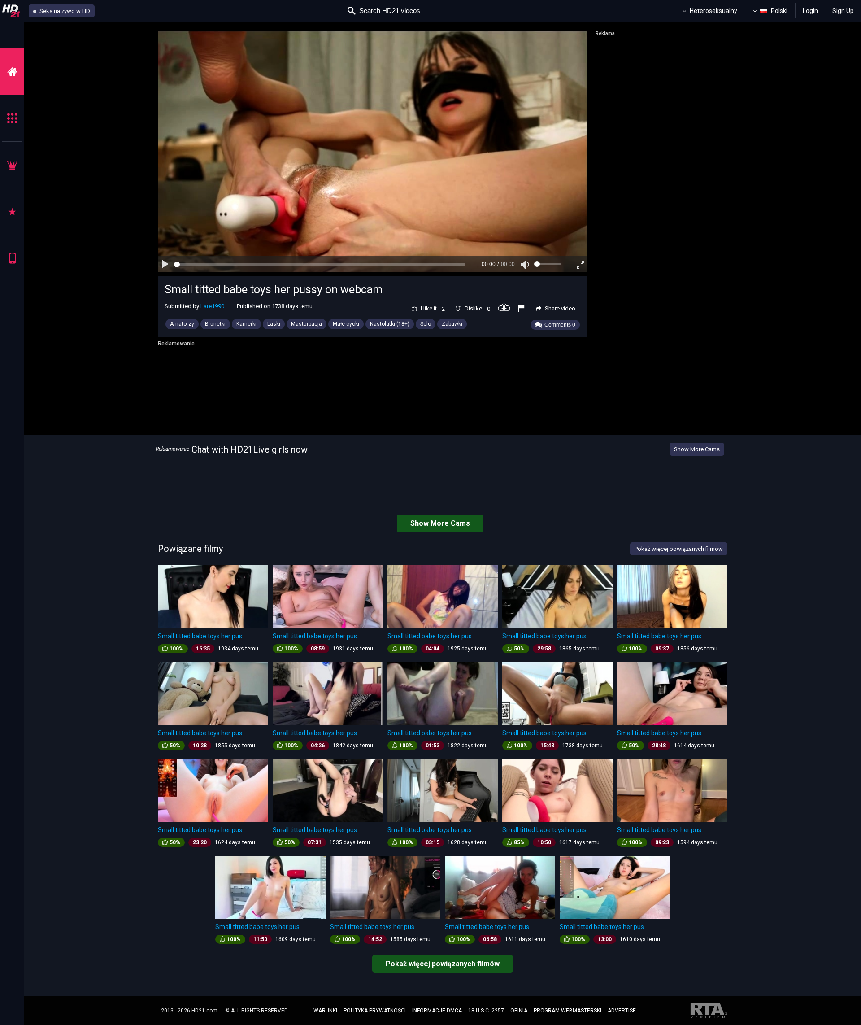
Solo (425, 324)
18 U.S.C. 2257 (486, 1011)
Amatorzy (182, 324)
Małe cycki (346, 324)
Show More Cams (697, 449)
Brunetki (215, 324)
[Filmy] (12, 71)
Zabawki (452, 324)
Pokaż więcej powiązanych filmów (443, 964)
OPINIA (518, 1011)
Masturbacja (306, 324)
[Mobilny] (12, 258)
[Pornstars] (12, 211)
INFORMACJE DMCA (437, 1011)
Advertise (622, 1011)
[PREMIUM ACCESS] (12, 165)
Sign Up (843, 10)
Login (810, 10)
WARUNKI (325, 1011)
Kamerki (246, 324)
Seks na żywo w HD (64, 11)
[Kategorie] (12, 118)
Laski (273, 324)
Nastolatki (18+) (389, 324)
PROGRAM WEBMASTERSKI (567, 1011)
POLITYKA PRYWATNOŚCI (375, 1011)
